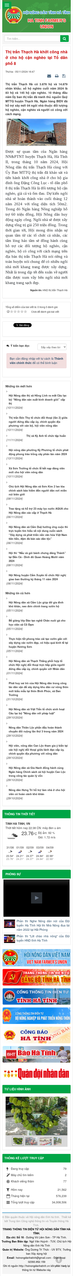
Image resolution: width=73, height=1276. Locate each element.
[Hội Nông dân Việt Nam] (36, 957)
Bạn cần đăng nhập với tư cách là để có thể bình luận (36, 360)
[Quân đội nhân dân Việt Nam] (36, 1073)
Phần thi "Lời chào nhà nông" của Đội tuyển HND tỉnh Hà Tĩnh (43, 938)
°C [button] (35, 833)
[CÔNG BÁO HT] (36, 1034)
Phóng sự (13, 874)
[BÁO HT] (36, 1054)
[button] (36, 897)
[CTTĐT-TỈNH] (36, 996)
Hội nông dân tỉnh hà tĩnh (44, 1217)
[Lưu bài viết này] (64, 76)
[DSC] (36, 977)
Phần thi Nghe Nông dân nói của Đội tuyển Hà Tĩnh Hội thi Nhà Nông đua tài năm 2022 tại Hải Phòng (43, 925)
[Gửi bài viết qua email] (49, 76)
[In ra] (57, 76)
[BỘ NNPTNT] (36, 1015)
